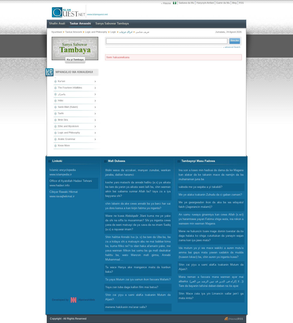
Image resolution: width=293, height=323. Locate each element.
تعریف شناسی (142, 32)
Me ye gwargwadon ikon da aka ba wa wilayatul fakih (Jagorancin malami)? (211, 204)
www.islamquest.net (97, 14)
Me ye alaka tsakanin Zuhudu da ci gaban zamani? (210, 194)
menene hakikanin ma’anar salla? (126, 307)
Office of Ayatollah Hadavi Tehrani (71, 183)
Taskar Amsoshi (73, 32)
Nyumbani (56, 32)
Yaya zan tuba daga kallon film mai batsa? (131, 287)
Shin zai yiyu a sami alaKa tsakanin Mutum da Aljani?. (211, 267)
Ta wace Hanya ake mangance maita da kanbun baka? (138, 269)
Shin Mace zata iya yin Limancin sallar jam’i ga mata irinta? (211, 296)
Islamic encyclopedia (63, 172)
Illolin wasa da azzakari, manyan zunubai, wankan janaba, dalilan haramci (138, 172)
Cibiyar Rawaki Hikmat (64, 194)
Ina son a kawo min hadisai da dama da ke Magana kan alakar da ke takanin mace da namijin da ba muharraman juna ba (211, 175)
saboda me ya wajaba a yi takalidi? (200, 186)
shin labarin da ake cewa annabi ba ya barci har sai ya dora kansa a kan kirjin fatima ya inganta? (138, 206)
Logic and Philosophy (96, 32)
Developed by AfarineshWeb (73, 299)
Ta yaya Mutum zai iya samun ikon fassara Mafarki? (138, 279)
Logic (113, 32)
